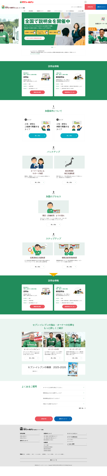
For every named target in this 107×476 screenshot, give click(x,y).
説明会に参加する (23, 436)
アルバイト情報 (50, 454)
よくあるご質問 (70, 444)
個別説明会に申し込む (70, 92)
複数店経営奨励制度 (47, 448)
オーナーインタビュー (72, 433)
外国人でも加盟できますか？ (50, 404)
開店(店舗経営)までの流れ (48, 439)
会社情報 (28, 454)
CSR (32, 454)
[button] (53, 47)
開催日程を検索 (37, 92)
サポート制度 (46, 445)
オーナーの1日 (69, 439)
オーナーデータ (70, 441)
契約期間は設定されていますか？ (51, 398)
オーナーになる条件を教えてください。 (53, 387)
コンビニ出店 (37, 454)
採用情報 (43, 454)
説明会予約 (90, 6)
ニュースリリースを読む (35, 53)
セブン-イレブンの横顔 (59, 454)
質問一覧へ (81, 408)
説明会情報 (22, 433)
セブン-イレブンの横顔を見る (76, 6)
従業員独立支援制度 (47, 450)
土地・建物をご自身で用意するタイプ (50, 436)
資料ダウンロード (101, 6)
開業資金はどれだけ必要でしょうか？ (52, 393)
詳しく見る (37, 135)
